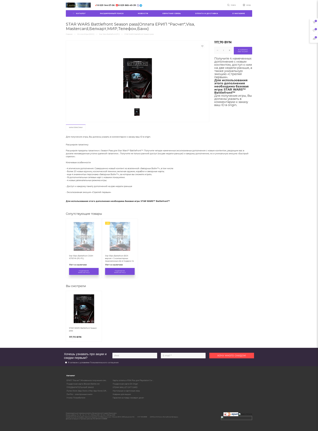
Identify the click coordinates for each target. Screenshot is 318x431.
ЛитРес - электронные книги (79, 394)
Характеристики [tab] (75, 127)
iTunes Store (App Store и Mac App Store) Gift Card (87, 391)
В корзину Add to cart (243, 50)
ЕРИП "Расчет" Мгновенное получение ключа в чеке (87, 380)
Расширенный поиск (112, 13)
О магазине (238, 13)
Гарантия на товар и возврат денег (128, 398)
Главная (69, 34)
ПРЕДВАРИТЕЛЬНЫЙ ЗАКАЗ (80, 387)
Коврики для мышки (122, 394)
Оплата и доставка (206, 13)
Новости (143, 13)
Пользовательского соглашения (104, 362)
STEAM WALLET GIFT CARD (125, 387)
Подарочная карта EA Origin (125, 384)
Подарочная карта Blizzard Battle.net (83, 384)
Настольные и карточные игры (126, 391)
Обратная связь (171, 13)
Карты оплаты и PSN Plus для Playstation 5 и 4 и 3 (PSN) (134, 380)
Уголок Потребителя (75, 398)
